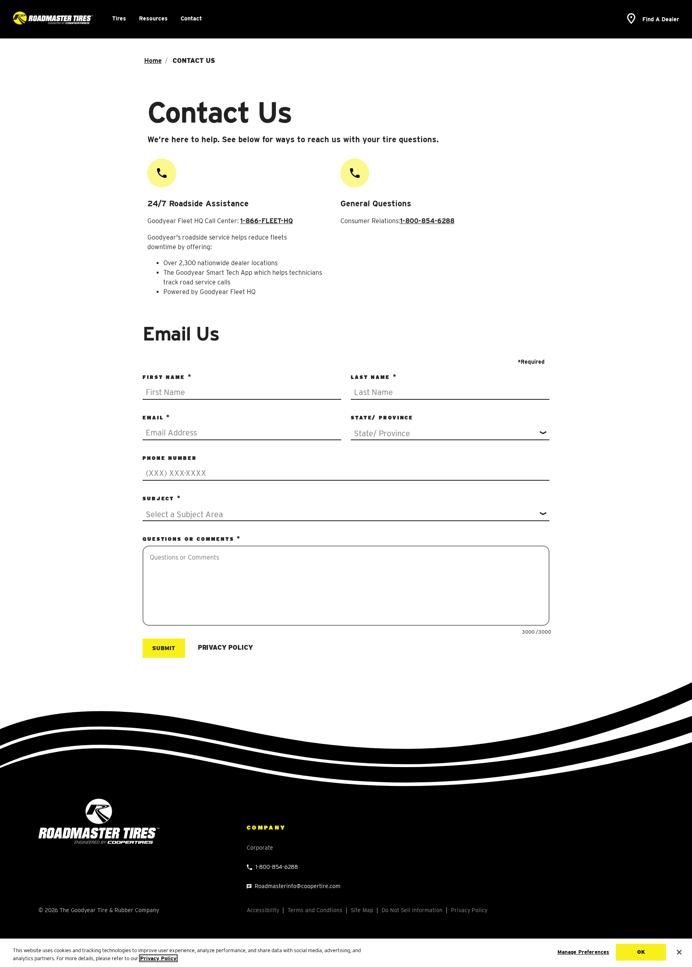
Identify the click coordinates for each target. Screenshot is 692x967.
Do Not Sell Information (412, 910)
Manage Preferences (583, 952)
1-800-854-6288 (427, 221)
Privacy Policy (469, 910)
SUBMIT (163, 648)
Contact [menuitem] (191, 18)
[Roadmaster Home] (53, 18)
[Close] (679, 952)
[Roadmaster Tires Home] (98, 821)
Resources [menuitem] (153, 18)
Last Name (372, 377)
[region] (346, 953)
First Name (165, 377)
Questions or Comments (190, 539)
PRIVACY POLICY (225, 647)
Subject (160, 499)
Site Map (362, 910)
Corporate (260, 847)
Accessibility (263, 910)
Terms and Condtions (315, 910)
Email (154, 418)
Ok (641, 952)
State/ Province (382, 418)
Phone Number (170, 458)
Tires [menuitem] (119, 18)
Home (153, 60)
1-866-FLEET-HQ (266, 221)
